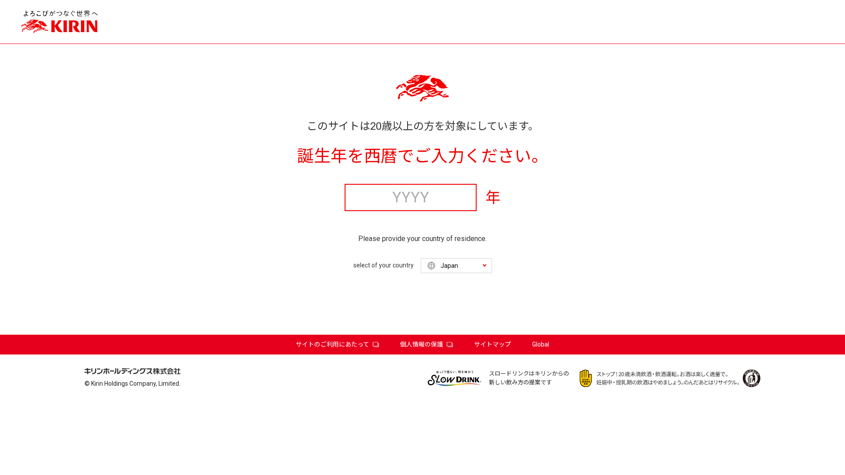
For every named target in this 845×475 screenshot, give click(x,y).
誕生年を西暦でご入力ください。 (422, 156)
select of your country (383, 265)
